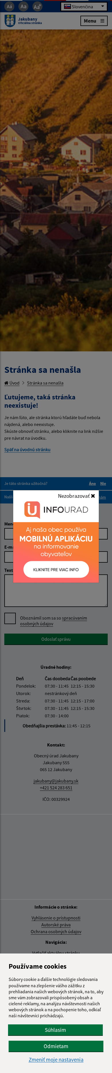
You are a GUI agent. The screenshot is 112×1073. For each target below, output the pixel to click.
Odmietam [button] (56, 1046)
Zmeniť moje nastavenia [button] (56, 1059)
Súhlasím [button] (55, 1029)
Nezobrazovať (74, 495)
